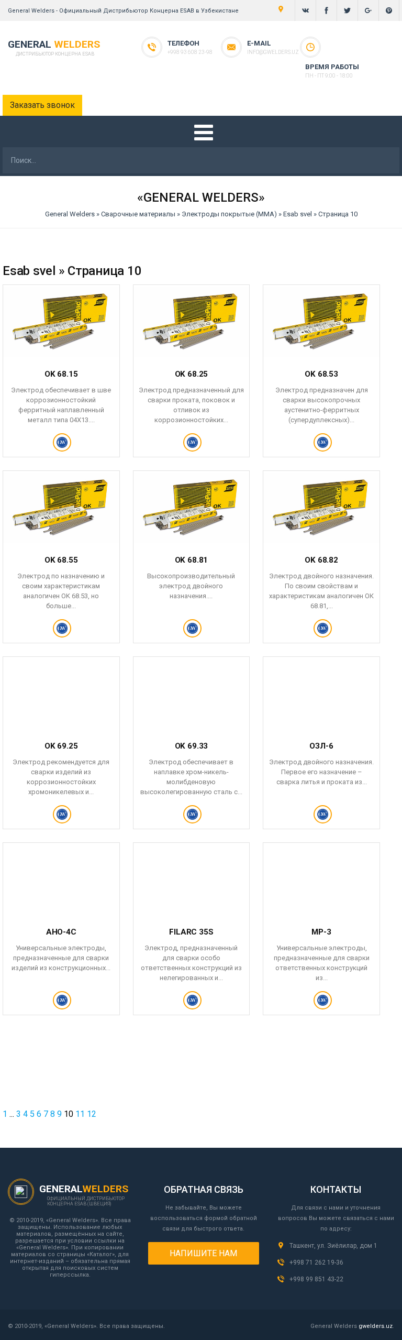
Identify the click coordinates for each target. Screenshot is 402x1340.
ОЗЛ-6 (321, 746)
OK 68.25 (191, 374)
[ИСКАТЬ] (388, 162)
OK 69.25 (61, 746)
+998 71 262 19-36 (316, 1262)
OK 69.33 (191, 746)
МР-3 (321, 932)
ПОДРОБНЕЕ (61, 447)
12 (91, 1114)
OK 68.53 (321, 374)
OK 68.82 (321, 560)
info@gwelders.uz (273, 52)
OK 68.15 (61, 374)
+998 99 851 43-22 (316, 1279)
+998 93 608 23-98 (190, 52)
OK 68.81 (191, 560)
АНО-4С (61, 932)
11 (80, 1114)
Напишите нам (203, 1253)
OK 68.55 (61, 560)
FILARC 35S (191, 932)
